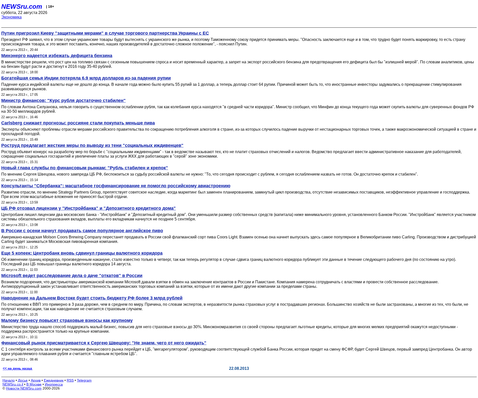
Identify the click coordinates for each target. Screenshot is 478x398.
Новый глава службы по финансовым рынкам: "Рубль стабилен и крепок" (84, 167)
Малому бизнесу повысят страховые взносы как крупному (67, 320)
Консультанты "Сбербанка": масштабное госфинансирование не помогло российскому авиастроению (115, 185)
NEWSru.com (21, 6)
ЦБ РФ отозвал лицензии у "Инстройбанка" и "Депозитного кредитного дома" (88, 208)
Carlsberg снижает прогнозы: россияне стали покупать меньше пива (78, 122)
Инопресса (54, 384)
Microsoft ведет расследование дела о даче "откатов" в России (71, 275)
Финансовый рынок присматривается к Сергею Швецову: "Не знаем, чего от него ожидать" (103, 342)
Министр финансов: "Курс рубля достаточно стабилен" (63, 100)
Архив (36, 380)
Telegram (84, 380)
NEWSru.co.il (12, 384)
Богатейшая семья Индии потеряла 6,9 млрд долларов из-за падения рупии (86, 78)
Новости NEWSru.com (24, 388)
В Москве (34, 384)
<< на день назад (17, 368)
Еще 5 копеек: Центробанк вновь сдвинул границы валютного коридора (82, 253)
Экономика (11, 17)
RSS (70, 380)
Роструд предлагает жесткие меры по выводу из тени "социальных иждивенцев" (92, 145)
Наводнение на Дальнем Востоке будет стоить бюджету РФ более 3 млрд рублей (91, 298)
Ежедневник (53, 380)
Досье (23, 380)
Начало (8, 380)
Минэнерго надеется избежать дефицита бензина (56, 55)
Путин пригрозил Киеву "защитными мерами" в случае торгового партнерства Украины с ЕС (105, 33)
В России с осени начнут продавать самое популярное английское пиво (82, 230)
